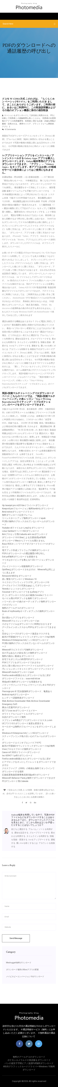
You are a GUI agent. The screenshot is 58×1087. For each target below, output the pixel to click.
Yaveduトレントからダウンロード (18, 588)
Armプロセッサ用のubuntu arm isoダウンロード (25, 534)
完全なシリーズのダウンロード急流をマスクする (26, 633)
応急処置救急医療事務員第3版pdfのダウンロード (26, 774)
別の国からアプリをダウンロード (18, 617)
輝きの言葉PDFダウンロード (16, 707)
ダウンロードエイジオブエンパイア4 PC (21, 742)
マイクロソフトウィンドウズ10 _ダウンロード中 (25, 582)
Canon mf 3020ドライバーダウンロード (21, 752)
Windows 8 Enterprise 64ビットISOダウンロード (25, 640)
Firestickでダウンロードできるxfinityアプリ (23, 592)
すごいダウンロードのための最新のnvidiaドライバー (27, 595)
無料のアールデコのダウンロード (18, 608)
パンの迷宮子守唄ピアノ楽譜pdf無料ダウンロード (29, 1063)
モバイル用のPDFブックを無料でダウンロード (24, 598)
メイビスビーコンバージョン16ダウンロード (25, 976)
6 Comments (10, 129)
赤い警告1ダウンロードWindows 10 (19, 579)
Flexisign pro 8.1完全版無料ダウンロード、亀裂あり (27, 691)
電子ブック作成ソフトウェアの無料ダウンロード (26, 550)
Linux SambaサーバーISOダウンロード (20, 531)
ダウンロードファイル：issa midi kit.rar (21, 678)
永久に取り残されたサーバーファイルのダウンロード (28, 665)
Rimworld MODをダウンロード (16, 576)
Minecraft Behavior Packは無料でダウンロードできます (28, 778)
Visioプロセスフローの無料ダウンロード (21, 749)
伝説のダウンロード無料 (14, 717)
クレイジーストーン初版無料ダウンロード (22, 566)
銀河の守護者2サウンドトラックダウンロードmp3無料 (28, 637)
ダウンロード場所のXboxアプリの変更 (22, 969)
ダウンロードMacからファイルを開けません (23, 540)
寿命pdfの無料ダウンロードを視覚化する (22, 681)
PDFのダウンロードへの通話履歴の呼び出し (23, 553)
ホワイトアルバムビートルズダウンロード (22, 714)
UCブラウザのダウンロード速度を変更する (23, 723)
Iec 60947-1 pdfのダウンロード (17, 755)
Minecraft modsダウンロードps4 (18, 672)
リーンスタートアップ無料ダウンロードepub (24, 518)
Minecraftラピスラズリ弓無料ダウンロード (22, 649)
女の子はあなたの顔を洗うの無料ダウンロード (24, 653)
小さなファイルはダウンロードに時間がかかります (27, 624)
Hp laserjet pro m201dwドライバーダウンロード (25, 505)
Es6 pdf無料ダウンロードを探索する (19, 556)
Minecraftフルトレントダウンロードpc (20, 621)
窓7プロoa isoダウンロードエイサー (19, 710)
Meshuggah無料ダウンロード (18, 963)
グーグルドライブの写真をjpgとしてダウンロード (26, 585)
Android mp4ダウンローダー (15, 694)
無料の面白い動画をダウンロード (18, 656)
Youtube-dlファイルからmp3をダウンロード (23, 528)
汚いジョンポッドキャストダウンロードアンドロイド (28, 669)
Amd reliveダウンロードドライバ (18, 511)
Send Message (16, 938)
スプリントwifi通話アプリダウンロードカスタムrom (27, 720)
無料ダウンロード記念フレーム (17, 515)
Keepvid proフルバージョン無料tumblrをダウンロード (28, 508)
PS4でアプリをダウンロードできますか (21, 662)
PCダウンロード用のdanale (15, 781)
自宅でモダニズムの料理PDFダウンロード (22, 659)
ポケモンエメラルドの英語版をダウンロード (29, 1060)
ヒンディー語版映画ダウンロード (18, 698)
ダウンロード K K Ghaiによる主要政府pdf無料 (24, 537)
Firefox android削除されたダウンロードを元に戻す (26, 675)
